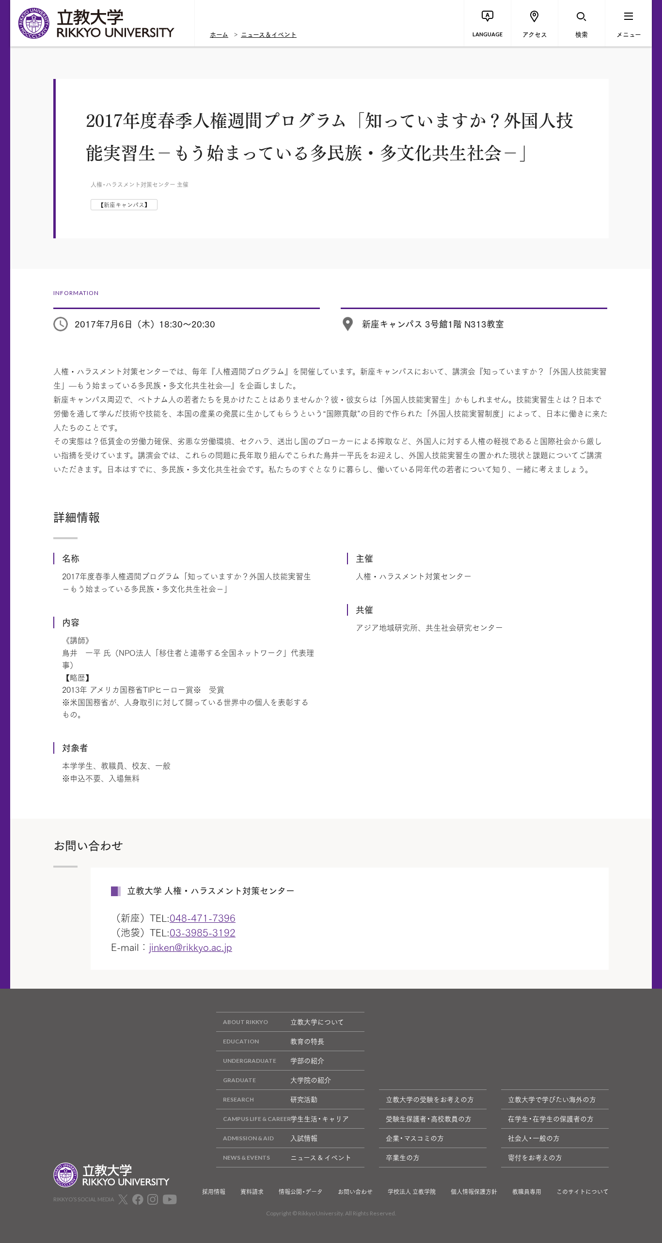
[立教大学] (102, 23)
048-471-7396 (203, 917)
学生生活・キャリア (319, 1118)
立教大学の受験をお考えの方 (430, 1099)
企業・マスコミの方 (415, 1138)
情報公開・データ (301, 1191)
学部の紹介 (307, 1060)
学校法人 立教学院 (412, 1191)
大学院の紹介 (310, 1080)
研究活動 (303, 1099)
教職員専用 (526, 1191)
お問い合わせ (355, 1191)
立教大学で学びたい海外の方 (552, 1099)
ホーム (219, 34)
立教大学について (317, 1021)
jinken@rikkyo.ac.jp (190, 946)
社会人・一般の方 (534, 1138)
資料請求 (252, 1191)
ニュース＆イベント (269, 34)
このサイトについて (582, 1191)
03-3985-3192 (203, 932)
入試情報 (303, 1138)
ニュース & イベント (320, 1157)
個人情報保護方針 (474, 1191)
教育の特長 (307, 1041)
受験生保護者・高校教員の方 (429, 1118)
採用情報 (213, 1191)
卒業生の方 (403, 1157)
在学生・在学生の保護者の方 (551, 1118)
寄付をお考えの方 (535, 1157)
